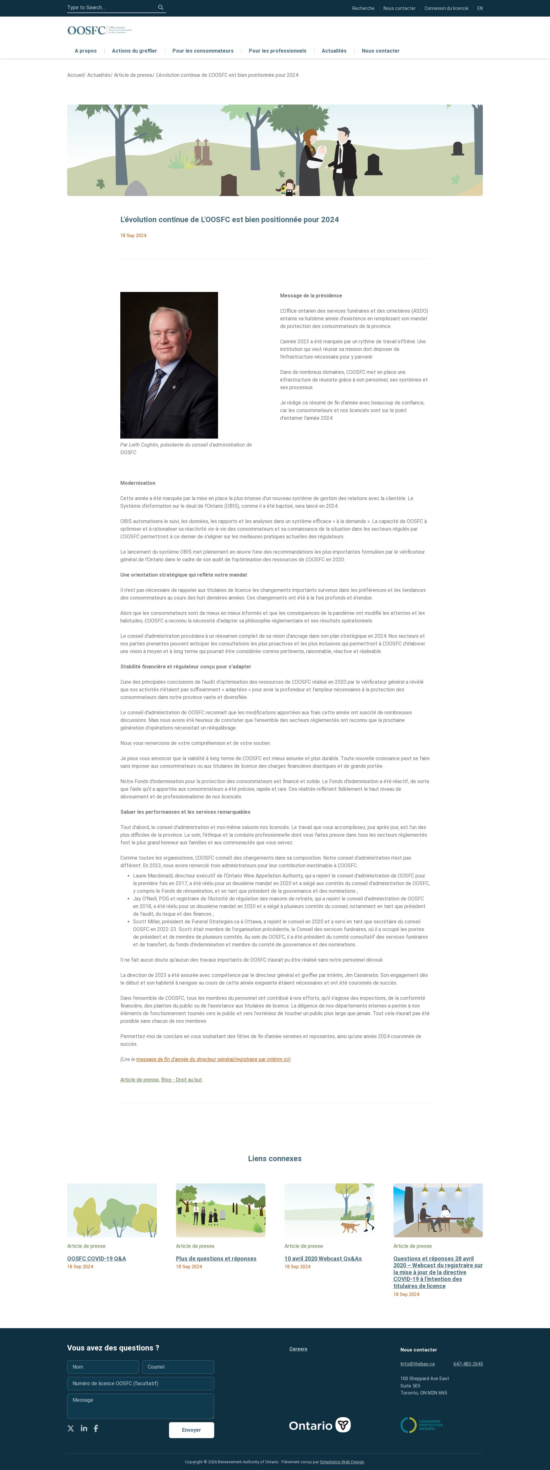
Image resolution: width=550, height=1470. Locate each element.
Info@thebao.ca (417, 1364)
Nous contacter (381, 51)
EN (480, 8)
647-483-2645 (468, 1364)
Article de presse (139, 1080)
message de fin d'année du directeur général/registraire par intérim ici (212, 1059)
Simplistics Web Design (342, 1461)
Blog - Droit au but (181, 1080)
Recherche (363, 8)
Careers (298, 1349)
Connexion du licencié (447, 8)
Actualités (334, 51)
